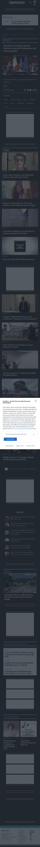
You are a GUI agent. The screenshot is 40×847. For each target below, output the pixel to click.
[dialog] (20, 423)
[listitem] (20, 434)
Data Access (20, 445)
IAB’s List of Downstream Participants (22, 428)
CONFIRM (10, 439)
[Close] (36, 401)
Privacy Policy (31, 445)
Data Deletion (9, 445)
